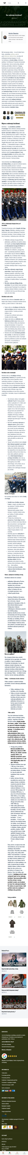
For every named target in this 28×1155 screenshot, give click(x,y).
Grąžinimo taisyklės (6, 1108)
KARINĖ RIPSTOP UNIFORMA (12, 912)
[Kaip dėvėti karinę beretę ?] (14, 1002)
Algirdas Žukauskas (13, 33)
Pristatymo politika (6, 1075)
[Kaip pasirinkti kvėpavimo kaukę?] (14, 981)
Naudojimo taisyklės (6, 1106)
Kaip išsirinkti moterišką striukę (10, 969)
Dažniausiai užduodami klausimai (9, 1101)
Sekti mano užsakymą (6, 1044)
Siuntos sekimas (5, 1103)
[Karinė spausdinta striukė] (21, 903)
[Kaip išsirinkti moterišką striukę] (14, 959)
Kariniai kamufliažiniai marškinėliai (12, 932)
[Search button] (18, 3)
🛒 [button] (23, 917)
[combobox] (12, 3)
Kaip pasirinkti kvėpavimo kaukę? (10, 990)
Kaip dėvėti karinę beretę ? (8, 1012)
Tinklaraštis (4, 1073)
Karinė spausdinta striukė (22, 912)
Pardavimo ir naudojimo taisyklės (9, 1082)
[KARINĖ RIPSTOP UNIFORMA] (12, 903)
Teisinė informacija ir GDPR (8, 1085)
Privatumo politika (6, 1077)
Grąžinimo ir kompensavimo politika (9, 1080)
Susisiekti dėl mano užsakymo (8, 1046)
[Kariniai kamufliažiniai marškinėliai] (12, 923)
